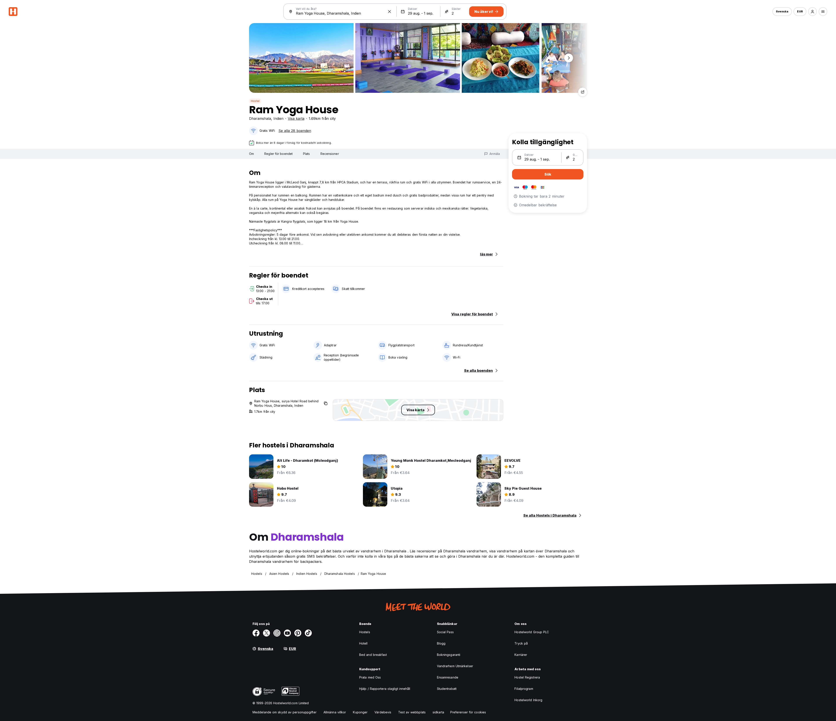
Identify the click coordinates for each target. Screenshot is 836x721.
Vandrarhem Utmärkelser (455, 666)
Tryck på (521, 643)
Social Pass (445, 632)
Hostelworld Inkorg (528, 700)
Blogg (441, 643)
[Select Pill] (812, 11)
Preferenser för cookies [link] (468, 712)
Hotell (363, 643)
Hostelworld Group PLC (531, 632)
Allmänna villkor (335, 712)
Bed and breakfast (373, 655)
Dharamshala (260, 118)
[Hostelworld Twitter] (266, 633)
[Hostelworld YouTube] (287, 633)
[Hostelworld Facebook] (256, 633)
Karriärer (520, 655)
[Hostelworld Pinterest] (297, 633)
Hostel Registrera (527, 677)
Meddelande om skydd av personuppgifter (285, 712)
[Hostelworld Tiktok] (308, 633)
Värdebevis (382, 712)
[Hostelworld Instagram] (276, 633)
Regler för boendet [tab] (278, 154)
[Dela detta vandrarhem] (582, 92)
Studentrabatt (447, 689)
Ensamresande (447, 677)
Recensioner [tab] (329, 154)
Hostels (364, 632)
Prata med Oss (370, 677)
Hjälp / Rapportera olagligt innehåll (384, 689)
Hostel (255, 101)
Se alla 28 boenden (294, 131)
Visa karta (296, 118)
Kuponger (360, 712)
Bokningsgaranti (448, 655)
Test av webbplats (412, 712)
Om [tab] (251, 154)
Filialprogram (523, 689)
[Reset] (389, 11)
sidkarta (438, 712)
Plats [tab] (306, 154)
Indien (278, 118)
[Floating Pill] (568, 58)
